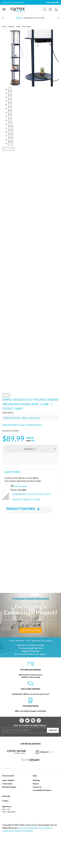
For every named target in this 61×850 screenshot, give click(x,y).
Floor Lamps (27, 26)
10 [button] (10, 124)
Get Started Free (30, 630)
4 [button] (10, 101)
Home (4, 26)
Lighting (11, 26)
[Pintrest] (33, 720)
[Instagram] (38, 720)
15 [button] (10, 143)
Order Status (7, 784)
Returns (36, 784)
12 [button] (10, 132)
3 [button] (10, 97)
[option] (30, 58)
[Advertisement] (30, 554)
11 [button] (10, 128)
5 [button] (10, 104)
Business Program (9, 787)
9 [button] (10, 120)
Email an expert (20, 486)
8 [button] (10, 116)
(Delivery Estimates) (10, 431)
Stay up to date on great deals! (29, 725)
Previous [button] (8, 149)
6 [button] (10, 108)
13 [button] (10, 135)
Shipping (36, 780)
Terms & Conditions (27, 828)
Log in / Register (8, 780)
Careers (5, 801)
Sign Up (53, 730)
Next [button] (6, 395)
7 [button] (10, 112)
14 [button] (10, 139)
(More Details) (34, 418)
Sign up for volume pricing (13, 2)
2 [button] (10, 93)
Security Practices (24, 831)
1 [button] (10, 89)
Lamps (18, 26)
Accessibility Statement (42, 790)
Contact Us (37, 787)
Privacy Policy (44, 828)
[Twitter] (27, 720)
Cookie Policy (8, 831)
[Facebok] (22, 720)
